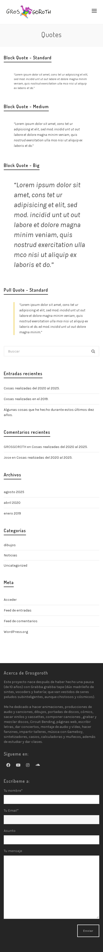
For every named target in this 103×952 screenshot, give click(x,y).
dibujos (10, 545)
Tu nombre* (13, 790)
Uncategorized (15, 565)
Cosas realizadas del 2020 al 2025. (32, 388)
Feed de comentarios (21, 621)
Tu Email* (11, 810)
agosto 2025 (14, 492)
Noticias (10, 555)
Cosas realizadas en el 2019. (26, 399)
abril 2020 (12, 503)
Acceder (10, 600)
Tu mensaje (13, 851)
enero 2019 (12, 513)
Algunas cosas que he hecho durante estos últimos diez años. (49, 412)
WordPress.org (16, 632)
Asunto (10, 831)
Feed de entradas (18, 610)
